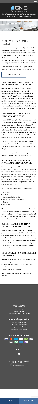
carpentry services (25, 48)
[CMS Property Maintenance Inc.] (19, 9)
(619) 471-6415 (21, 311)
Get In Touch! (14, 75)
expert (3, 69)
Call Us (9, 400)
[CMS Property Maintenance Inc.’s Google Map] (19, 354)
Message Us (28, 400)
